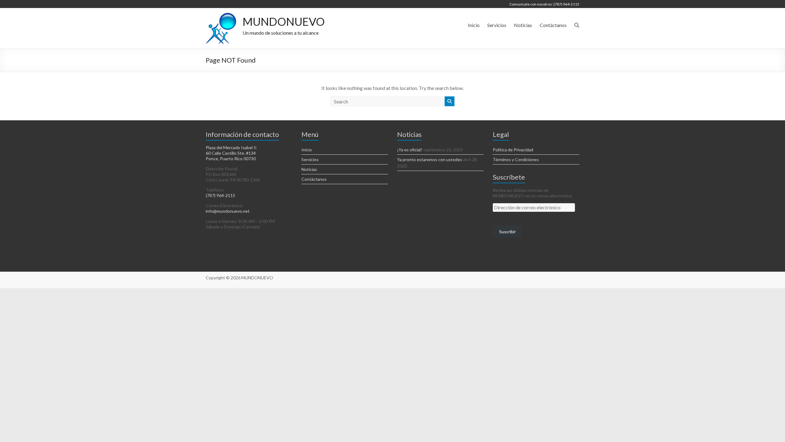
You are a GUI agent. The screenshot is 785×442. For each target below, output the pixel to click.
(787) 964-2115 (220, 195)
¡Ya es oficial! (409, 149)
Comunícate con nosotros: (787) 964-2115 (544, 4)
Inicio (474, 25)
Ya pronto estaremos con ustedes (429, 159)
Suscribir (507, 231)
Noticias (523, 25)
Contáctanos (553, 25)
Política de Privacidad (513, 149)
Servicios (496, 25)
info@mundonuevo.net (228, 211)
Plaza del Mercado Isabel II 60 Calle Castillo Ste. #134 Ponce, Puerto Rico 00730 (231, 153)
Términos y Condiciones (516, 159)
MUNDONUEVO (284, 21)
